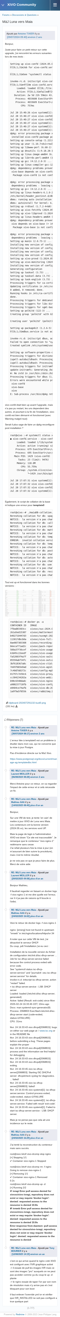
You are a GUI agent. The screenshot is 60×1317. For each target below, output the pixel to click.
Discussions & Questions (24, 15)
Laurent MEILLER (20, 774)
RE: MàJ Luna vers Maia (23, 727)
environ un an (37, 1254)
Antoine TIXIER (26, 33)
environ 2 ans (35, 37)
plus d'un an (36, 805)
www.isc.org (46, 1030)
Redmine (20, 1314)
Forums (6, 15)
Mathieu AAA (17, 802)
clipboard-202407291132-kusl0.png (27, 702)
